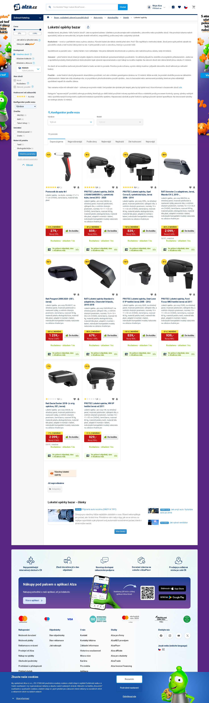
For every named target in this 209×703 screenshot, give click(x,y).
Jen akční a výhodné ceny (27, 40)
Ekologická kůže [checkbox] (24, 148)
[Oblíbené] (179, 7)
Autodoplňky (113, 17)
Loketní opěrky (140, 17)
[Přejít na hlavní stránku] (25, 7)
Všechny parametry (27, 154)
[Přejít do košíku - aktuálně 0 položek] (193, 7)
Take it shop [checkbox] (22, 123)
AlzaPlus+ (115, 645)
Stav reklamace (56, 640)
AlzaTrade (116, 661)
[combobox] (82, 7)
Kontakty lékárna (88, 640)
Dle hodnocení (135, 142)
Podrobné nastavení (129, 688)
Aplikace (84, 671)
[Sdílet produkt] (88, 27)
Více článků (120, 531)
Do (40, 30)
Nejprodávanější (75, 142)
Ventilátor (164, 523)
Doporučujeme (56, 142)
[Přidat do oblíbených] (74, 187)
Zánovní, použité (23, 87)
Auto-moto (98, 17)
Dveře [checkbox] (19, 136)
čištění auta (165, 510)
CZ (163, 649)
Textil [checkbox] (19, 144)
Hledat (123, 7)
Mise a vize (85, 656)
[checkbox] (27, 40)
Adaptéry (56, 489)
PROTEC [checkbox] (20, 115)
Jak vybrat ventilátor (178, 522)
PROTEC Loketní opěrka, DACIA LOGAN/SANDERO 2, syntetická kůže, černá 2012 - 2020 (99, 195)
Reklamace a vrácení (28, 645)
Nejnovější (150, 142)
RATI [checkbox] (19, 119)
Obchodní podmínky (27, 661)
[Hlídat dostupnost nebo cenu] (78, 187)
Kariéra (83, 661)
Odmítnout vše (129, 696)
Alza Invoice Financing (121, 666)
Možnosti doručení (27, 635)
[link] (27, 165)
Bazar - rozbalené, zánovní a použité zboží (71, 17)
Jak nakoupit (55, 645)
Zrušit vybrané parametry (27, 159)
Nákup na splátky (26, 656)
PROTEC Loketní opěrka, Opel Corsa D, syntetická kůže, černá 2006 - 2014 (137, 195)
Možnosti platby (25, 640)
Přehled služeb (25, 671)
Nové (19, 80)
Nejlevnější (106, 142)
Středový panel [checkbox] (23, 132)
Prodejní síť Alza (26, 651)
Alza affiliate (116, 651)
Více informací (22, 698)
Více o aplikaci (32, 600)
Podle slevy (92, 142)
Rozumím (129, 679)
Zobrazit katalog (21, 18)
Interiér (126, 17)
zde (180, 87)
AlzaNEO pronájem (120, 640)
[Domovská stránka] (48, 17)
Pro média (85, 666)
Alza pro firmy (117, 635)
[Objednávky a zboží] (173, 7)
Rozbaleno (21, 84)
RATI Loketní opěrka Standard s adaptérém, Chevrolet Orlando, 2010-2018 (99, 302)
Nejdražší (120, 142)
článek (78, 509)
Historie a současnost (90, 651)
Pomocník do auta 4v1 (56, 192)
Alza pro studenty (119, 656)
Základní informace (89, 645)
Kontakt (83, 635)
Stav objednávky (56, 635)
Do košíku (73, 231)
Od (14, 30)
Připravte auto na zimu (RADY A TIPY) (99, 509)
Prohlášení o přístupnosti (30, 666)
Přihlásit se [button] (157, 8)
